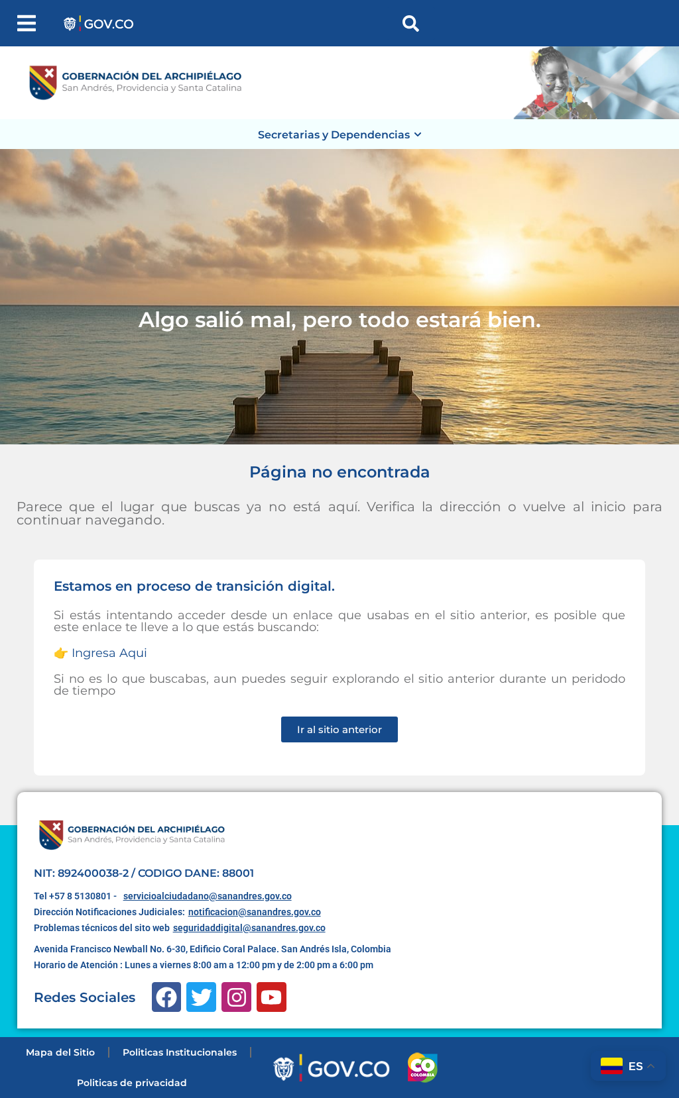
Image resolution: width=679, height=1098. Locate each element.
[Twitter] (201, 997)
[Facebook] (167, 997)
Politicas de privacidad (132, 1083)
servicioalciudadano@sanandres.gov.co (207, 896)
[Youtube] (271, 997)
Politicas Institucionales (180, 1052)
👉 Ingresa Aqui (100, 653)
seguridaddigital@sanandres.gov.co (249, 928)
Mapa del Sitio (60, 1052)
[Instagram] (236, 997)
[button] (26, 23)
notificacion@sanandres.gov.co (254, 912)
